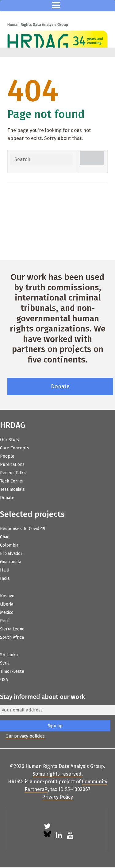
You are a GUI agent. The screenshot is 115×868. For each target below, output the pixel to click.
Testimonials (12, 489)
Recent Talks (13, 472)
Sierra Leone (12, 629)
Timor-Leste (12, 671)
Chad (5, 537)
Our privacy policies (25, 736)
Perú (5, 620)
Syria (5, 663)
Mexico (6, 612)
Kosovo (7, 596)
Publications (12, 464)
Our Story (9, 439)
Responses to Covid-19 (22, 528)
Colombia (9, 545)
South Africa (12, 637)
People (7, 456)
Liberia (6, 604)
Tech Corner (12, 481)
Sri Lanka (9, 654)
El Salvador (11, 553)
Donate (60, 386)
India (5, 578)
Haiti (4, 570)
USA (4, 679)
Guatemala (10, 561)
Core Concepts (14, 448)
